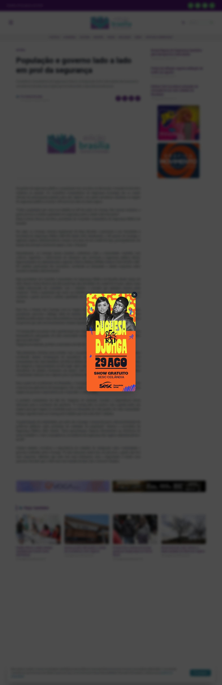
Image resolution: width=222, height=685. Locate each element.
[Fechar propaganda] (134, 295)
